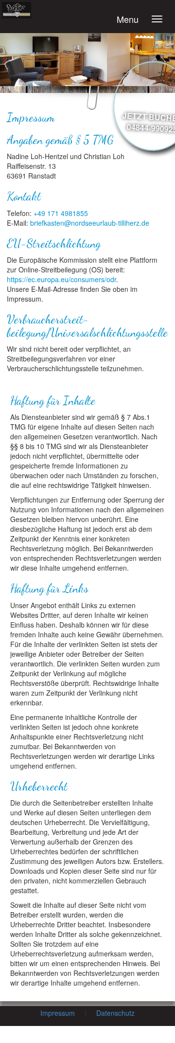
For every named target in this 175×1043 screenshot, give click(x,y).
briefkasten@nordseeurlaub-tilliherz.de (89, 223)
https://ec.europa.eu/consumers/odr (61, 279)
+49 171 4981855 (61, 213)
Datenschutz (115, 1013)
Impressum (57, 1013)
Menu (128, 19)
